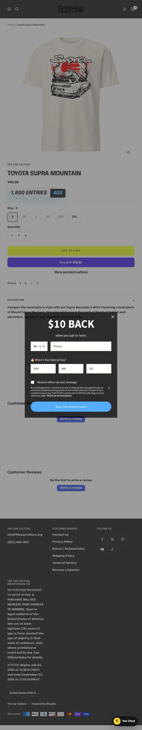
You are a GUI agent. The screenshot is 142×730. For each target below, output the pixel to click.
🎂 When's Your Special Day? (48, 360)
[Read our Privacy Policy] (109, 388)
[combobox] (39, 346)
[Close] (112, 316)
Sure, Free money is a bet (71, 406)
